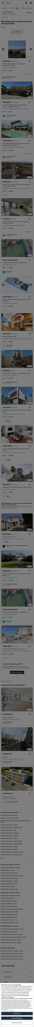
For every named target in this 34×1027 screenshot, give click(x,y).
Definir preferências (17, 1022)
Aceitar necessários (17, 1018)
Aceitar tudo (17, 1013)
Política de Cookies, (24, 995)
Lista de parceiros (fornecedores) (8, 1010)
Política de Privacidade (8, 997)
